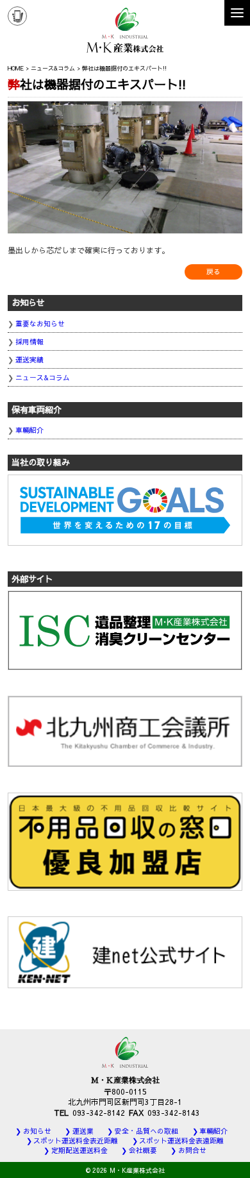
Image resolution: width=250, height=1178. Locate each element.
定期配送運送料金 (79, 1150)
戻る (213, 271)
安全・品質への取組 (146, 1131)
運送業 (83, 1131)
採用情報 (29, 341)
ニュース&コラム (42, 377)
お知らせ (37, 1131)
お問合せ (192, 1150)
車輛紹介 (29, 430)
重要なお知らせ (40, 323)
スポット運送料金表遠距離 (181, 1140)
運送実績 (29, 359)
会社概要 (143, 1150)
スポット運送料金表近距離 (75, 1140)
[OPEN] (237, 13)
